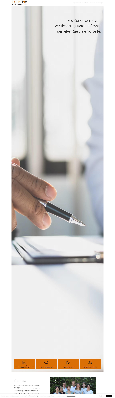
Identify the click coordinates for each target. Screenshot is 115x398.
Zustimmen (109, 396)
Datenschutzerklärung (71, 396)
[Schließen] (113, 396)
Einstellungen (101, 396)
